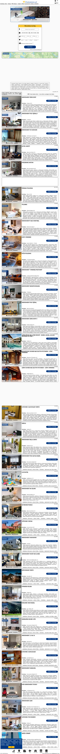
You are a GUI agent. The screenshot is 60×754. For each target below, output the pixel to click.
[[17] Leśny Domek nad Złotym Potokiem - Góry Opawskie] (11, 374)
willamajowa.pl (30, 2)
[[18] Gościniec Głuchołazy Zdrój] (11, 413)
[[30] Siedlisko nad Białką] (11, 609)
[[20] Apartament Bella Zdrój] (11, 446)
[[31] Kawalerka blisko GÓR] (11, 625)
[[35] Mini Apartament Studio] (11, 691)
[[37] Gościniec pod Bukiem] (11, 723)
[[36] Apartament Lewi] (11, 707)
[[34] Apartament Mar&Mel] (11, 674)
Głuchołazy (4, 98)
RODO (7, 745)
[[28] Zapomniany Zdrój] (11, 576)
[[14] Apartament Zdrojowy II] (11, 325)
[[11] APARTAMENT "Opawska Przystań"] (11, 276)
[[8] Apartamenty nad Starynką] (11, 227)
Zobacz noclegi (52, 100)
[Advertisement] (30, 70)
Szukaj (30, 47)
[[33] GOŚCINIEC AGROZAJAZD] (11, 658)
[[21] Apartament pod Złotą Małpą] (11, 462)
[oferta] (6, 110)
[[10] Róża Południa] (11, 260)
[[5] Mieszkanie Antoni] (11, 169)
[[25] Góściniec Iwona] (11, 528)
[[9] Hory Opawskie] (11, 243)
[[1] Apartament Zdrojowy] (11, 104)
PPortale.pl (6, 753)
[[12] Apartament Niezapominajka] (11, 292)
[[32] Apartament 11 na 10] (11, 642)
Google (20, 739)
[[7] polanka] (11, 211)
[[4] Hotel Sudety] (11, 152)
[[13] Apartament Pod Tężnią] (11, 309)
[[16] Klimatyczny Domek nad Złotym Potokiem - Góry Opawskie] (11, 358)
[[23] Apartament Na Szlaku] (11, 495)
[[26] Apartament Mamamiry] (11, 544)
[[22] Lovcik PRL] (11, 479)
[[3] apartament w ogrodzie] (11, 136)
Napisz (59, 753)
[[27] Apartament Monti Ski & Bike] (11, 560)
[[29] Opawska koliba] (11, 593)
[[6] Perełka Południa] (11, 194)
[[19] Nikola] (11, 430)
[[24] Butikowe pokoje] (11, 511)
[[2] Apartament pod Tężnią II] (11, 120)
